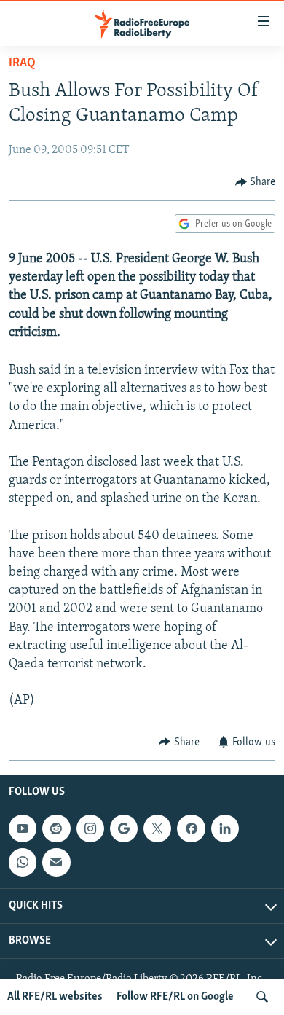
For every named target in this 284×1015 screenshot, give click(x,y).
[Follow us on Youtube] (22, 828)
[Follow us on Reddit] (56, 828)
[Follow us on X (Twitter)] (157, 828)
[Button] (255, 182)
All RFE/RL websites (55, 997)
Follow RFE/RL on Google (175, 997)
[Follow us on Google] (124, 828)
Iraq (22, 63)
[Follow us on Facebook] (191, 828)
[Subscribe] (56, 862)
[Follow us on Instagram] (90, 828)
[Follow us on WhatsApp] (22, 862)
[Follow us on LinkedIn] (225, 828)
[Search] (262, 997)
